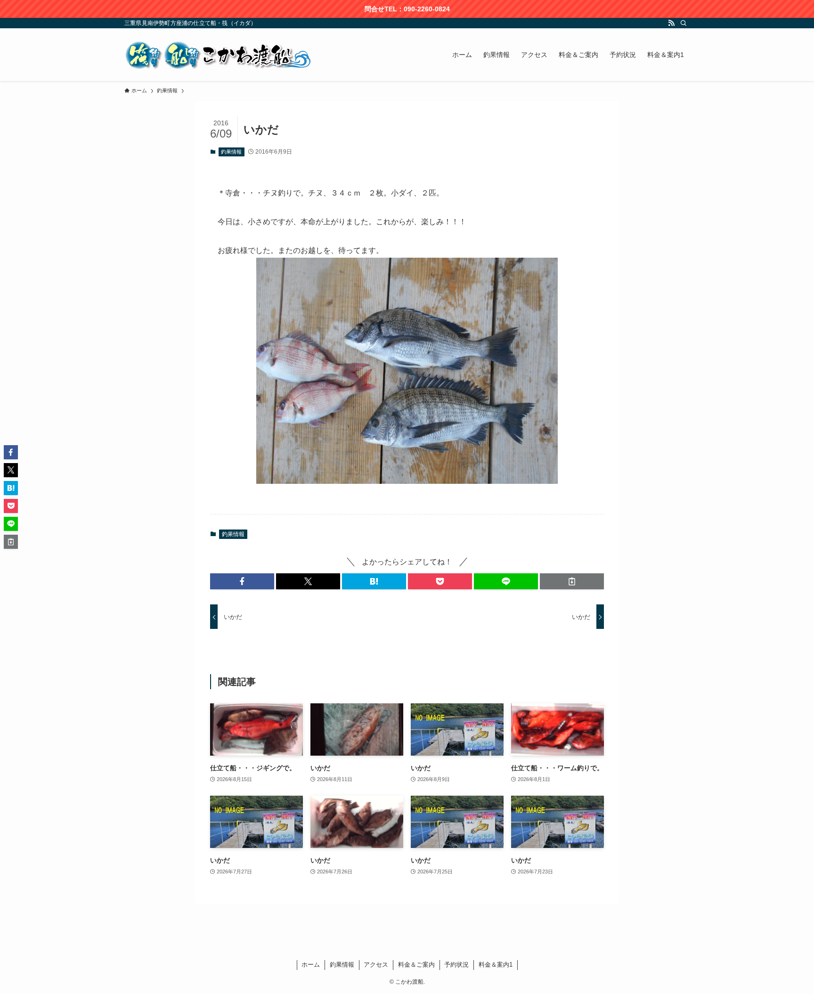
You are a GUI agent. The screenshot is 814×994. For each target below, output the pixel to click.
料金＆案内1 (496, 964)
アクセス (376, 964)
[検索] (683, 23)
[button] (242, 581)
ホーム (310, 964)
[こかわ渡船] (218, 54)
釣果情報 (231, 152)
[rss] (671, 23)
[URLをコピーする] (572, 581)
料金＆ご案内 (416, 964)
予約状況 (456, 964)
